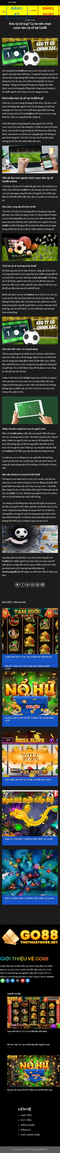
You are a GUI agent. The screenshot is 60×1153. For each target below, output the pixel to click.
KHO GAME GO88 (30, 1134)
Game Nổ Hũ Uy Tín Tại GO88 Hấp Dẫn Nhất (28, 657)
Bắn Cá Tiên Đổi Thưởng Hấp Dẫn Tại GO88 (29, 839)
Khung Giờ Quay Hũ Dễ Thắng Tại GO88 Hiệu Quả (29, 719)
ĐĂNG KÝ (26, 1129)
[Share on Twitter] (27, 584)
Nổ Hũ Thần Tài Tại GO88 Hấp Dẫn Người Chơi (27, 667)
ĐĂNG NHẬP (28, 1125)
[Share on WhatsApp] (17, 584)
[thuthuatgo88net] (33, 10)
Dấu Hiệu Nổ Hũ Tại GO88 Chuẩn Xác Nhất (28, 780)
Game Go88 (30, 20)
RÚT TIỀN (26, 1120)
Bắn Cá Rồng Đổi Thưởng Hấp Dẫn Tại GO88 (29, 898)
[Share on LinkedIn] (42, 584)
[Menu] (3, 11)
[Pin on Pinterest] (37, 584)
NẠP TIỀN (26, 1115)
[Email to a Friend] (32, 584)
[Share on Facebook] (22, 584)
